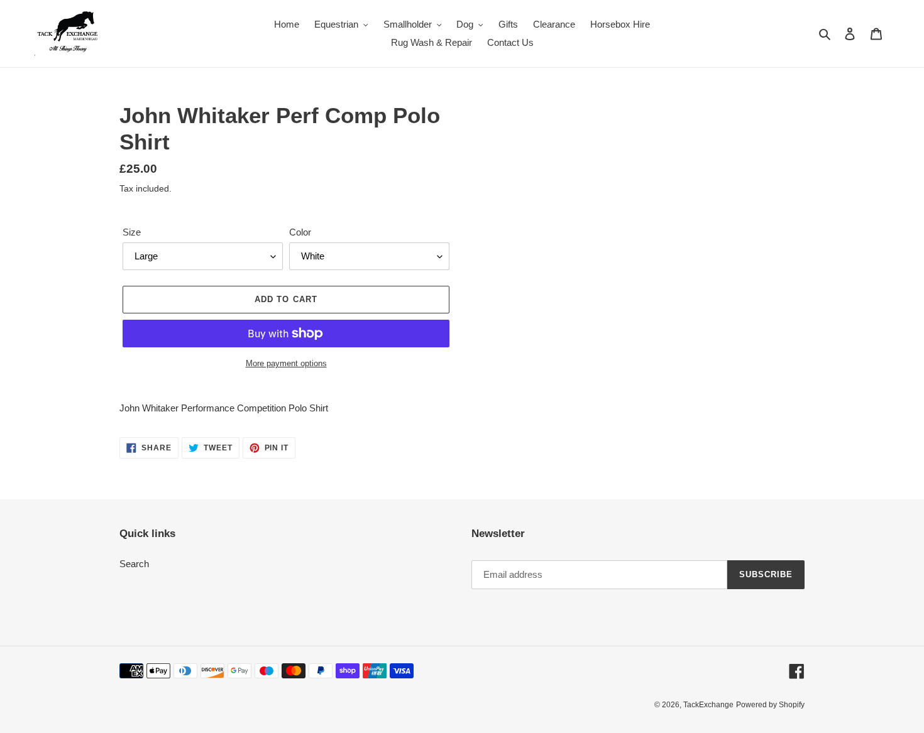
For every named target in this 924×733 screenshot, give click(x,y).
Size (132, 232)
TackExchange (708, 704)
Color (300, 232)
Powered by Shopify (770, 704)
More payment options (286, 363)
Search (134, 563)
